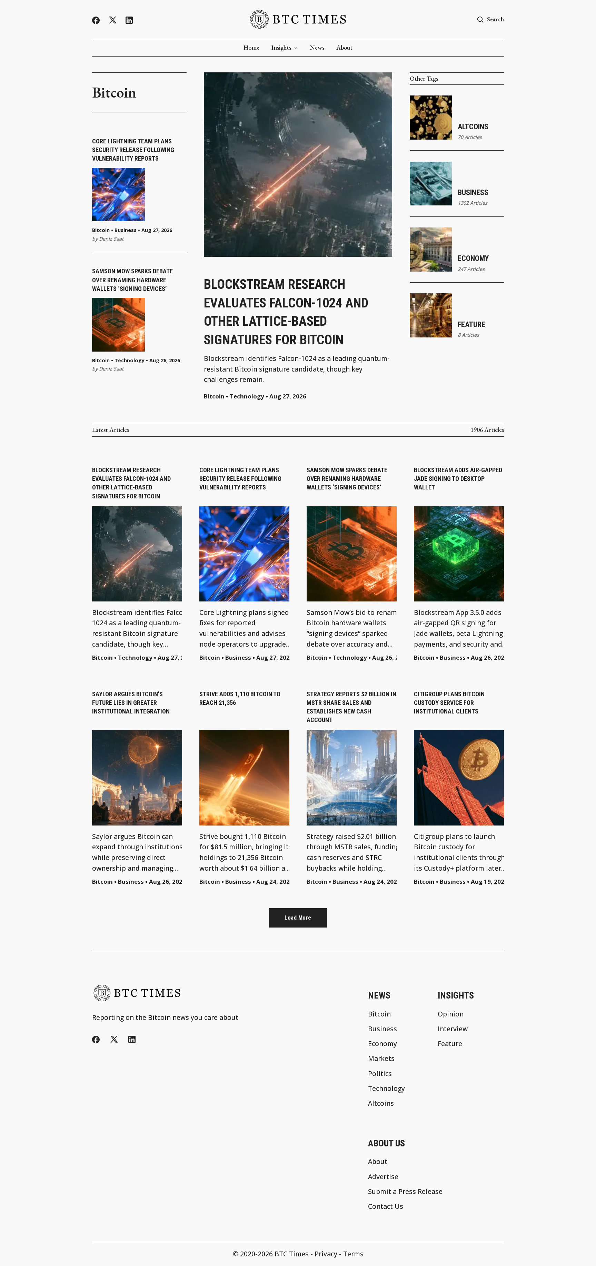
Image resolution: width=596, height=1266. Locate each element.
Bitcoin (101, 230)
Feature (471, 324)
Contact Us (385, 1206)
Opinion (451, 1014)
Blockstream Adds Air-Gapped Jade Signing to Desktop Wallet (458, 478)
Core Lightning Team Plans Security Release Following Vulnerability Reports (133, 150)
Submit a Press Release (405, 1191)
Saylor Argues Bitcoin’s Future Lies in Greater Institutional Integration (131, 702)
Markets (381, 1058)
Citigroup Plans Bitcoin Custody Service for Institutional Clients (449, 702)
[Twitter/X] (113, 20)
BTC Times (292, 1253)
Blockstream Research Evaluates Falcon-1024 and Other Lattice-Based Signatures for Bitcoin (286, 311)
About (344, 47)
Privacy (326, 1253)
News (317, 47)
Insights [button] (281, 47)
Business (126, 230)
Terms (353, 1253)
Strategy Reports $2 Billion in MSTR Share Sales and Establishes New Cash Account (351, 707)
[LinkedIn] (129, 20)
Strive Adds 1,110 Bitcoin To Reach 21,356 (239, 698)
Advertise (383, 1176)
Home (251, 47)
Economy (473, 258)
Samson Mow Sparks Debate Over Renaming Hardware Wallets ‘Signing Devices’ (132, 279)
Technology (130, 360)
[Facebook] (96, 20)
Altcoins (473, 126)
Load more (298, 917)
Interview (453, 1028)
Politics (380, 1073)
